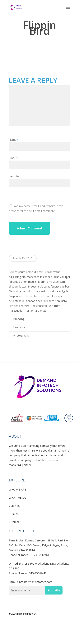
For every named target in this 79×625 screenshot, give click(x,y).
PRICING (14, 514)
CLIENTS (14, 505)
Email (13, 158)
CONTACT (15, 522)
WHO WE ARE (17, 489)
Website (14, 176)
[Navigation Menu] (68, 7)
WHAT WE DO (17, 497)
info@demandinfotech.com (35, 582)
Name (13, 139)
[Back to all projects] (38, 44)
